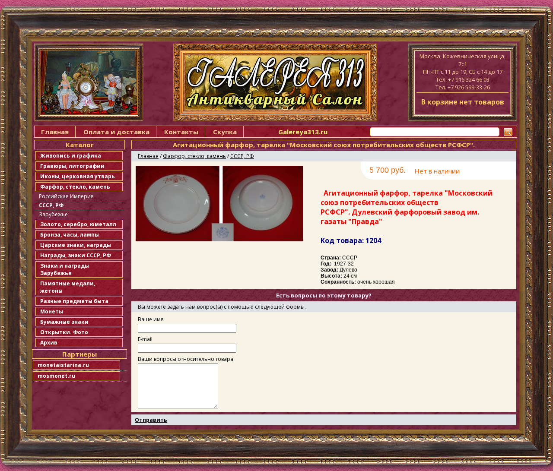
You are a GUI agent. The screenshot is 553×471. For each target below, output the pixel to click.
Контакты (181, 131)
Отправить (151, 420)
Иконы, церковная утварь (77, 176)
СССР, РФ (51, 205)
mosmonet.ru (56, 375)
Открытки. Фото (64, 332)
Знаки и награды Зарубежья (64, 269)
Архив (48, 342)
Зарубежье (53, 214)
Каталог (80, 144)
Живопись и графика (70, 155)
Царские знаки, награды (75, 245)
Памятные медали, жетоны (67, 287)
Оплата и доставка (116, 131)
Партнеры (79, 354)
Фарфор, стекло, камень (75, 186)
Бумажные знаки (64, 322)
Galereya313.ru (302, 131)
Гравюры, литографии (72, 166)
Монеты (51, 311)
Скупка (225, 131)
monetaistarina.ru (63, 365)
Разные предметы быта (74, 301)
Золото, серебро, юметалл (78, 224)
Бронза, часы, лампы (69, 234)
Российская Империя (66, 196)
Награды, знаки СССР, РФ (75, 255)
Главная (55, 131)
